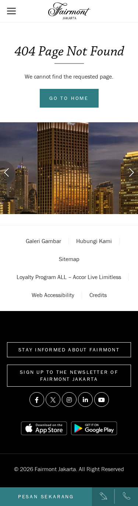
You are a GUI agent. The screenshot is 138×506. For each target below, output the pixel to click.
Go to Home (69, 98)
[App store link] (44, 428)
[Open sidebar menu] (11, 11)
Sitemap (69, 259)
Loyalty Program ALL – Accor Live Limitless (69, 277)
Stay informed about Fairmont (69, 349)
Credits (98, 295)
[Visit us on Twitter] (53, 399)
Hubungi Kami (94, 241)
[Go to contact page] (103, 496)
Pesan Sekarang (46, 496)
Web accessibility (53, 295)
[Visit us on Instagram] (69, 399)
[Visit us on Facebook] (36, 399)
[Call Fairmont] (126, 496)
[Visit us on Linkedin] (85, 399)
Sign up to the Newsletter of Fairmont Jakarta (69, 375)
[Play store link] (94, 428)
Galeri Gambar (43, 241)
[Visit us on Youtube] (101, 399)
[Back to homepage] (69, 11)
